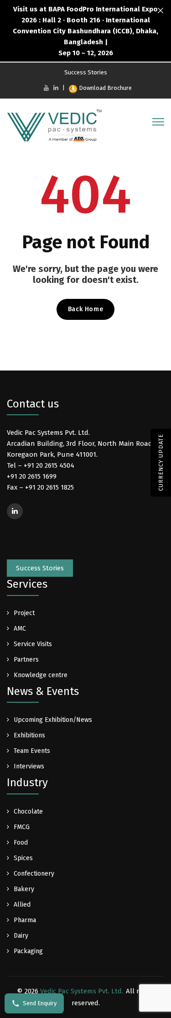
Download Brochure (105, 87)
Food (21, 842)
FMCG (22, 827)
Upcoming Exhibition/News (53, 720)
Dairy (21, 936)
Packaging (28, 951)
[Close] (161, 11)
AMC (20, 628)
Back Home (85, 309)
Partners (26, 659)
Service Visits (33, 644)
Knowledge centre (40, 675)
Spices (23, 858)
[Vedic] (57, 128)
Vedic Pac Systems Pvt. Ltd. (81, 991)
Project (24, 613)
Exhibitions (29, 735)
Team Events (32, 751)
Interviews (29, 766)
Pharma (25, 920)
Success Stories (85, 72)
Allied (22, 904)
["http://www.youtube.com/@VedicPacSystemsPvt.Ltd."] (46, 87)
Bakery (24, 889)
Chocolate (28, 811)
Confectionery (34, 873)
